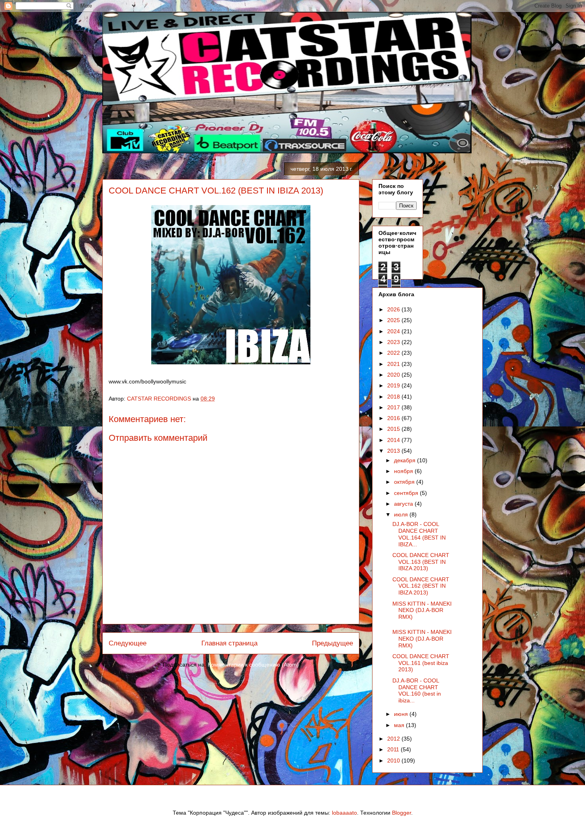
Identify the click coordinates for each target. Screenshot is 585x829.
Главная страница (229, 643)
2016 (394, 418)
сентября (407, 493)
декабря (405, 460)
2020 (394, 374)
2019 (394, 385)
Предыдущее (332, 643)
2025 (394, 320)
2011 (394, 749)
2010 (394, 760)
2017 (394, 407)
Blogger (401, 812)
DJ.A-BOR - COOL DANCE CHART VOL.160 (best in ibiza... (416, 690)
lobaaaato (344, 812)
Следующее (127, 643)
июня (402, 714)
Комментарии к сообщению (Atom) (253, 664)
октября (405, 482)
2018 (394, 396)
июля (402, 514)
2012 (394, 738)
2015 (394, 429)
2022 (394, 353)
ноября (404, 471)
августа (404, 504)
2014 (394, 440)
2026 (394, 309)
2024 (394, 331)
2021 (394, 364)
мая (400, 725)
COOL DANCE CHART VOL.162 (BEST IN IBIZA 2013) (420, 586)
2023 (394, 342)
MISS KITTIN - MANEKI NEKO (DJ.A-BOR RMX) (422, 610)
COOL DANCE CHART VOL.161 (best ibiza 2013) (420, 663)
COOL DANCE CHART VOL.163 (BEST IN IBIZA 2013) (420, 562)
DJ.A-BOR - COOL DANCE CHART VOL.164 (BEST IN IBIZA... (419, 534)
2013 (394, 451)
